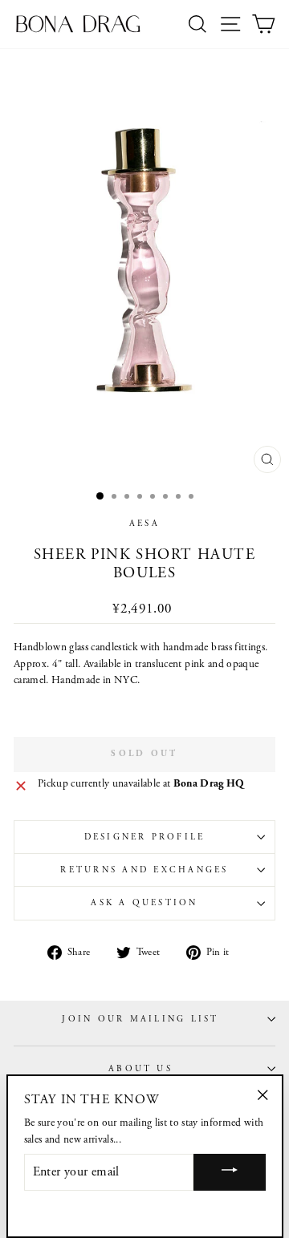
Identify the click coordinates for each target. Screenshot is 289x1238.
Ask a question (144, 902)
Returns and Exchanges (144, 870)
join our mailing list (140, 1019)
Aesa (144, 523)
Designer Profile (145, 837)
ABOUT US (140, 1068)
